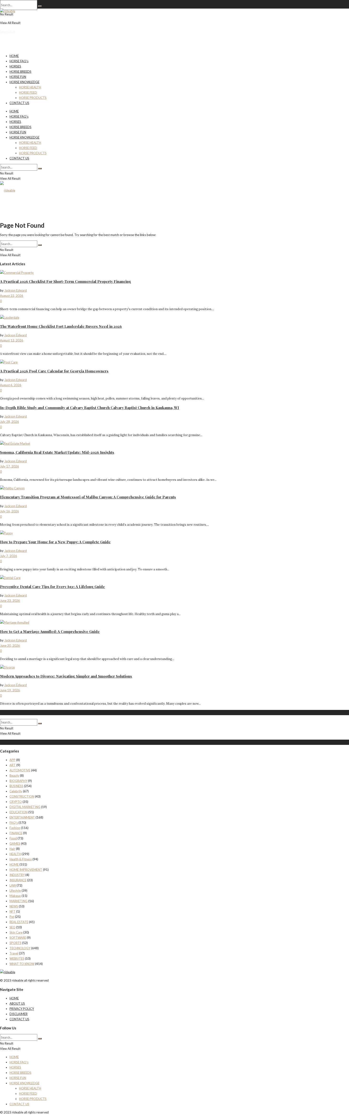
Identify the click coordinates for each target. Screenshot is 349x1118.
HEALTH (15, 854)
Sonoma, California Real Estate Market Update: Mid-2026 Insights (57, 452)
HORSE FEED (28, 92)
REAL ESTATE (18, 922)
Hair (12, 849)
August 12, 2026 (11, 340)
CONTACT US (19, 103)
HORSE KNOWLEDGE (24, 82)
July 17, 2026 (9, 466)
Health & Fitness (20, 859)
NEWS (13, 906)
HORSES (15, 66)
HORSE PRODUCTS (33, 98)
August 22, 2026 (11, 296)
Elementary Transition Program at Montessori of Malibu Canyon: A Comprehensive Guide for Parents (88, 497)
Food (13, 838)
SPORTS (15, 943)
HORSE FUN (17, 77)
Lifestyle (15, 890)
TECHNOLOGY (19, 948)
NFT (12, 911)
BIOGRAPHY (18, 781)
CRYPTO (15, 802)
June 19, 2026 (10, 690)
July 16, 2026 (9, 511)
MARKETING (18, 901)
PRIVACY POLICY (21, 1009)
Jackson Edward (15, 290)
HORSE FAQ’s (18, 61)
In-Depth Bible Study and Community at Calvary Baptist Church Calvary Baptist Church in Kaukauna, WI (89, 407)
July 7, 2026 (8, 556)
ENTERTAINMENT (22, 817)
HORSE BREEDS (20, 71)
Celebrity (15, 791)
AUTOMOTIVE (19, 770)
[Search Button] (40, 6)
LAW (12, 885)
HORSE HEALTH (30, 87)
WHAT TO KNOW (21, 964)
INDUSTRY (17, 875)
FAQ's (13, 822)
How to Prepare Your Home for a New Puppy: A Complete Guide (55, 542)
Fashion (14, 828)
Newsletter (7, 31)
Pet (11, 917)
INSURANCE (17, 880)
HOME (14, 56)
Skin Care (16, 932)
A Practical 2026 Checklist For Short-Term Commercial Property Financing (65, 281)
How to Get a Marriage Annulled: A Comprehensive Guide (50, 631)
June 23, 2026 (10, 600)
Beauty (14, 775)
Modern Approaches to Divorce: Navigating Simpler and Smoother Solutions (66, 676)
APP (12, 760)
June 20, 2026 (10, 645)
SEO (12, 927)
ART (12, 765)
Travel (13, 953)
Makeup (15, 896)
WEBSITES (16, 958)
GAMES (14, 843)
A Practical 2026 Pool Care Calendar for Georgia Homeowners (54, 371)
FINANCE (15, 833)
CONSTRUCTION (21, 796)
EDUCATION (18, 812)
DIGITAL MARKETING (24, 807)
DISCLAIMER (18, 1014)
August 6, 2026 (10, 385)
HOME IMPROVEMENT (25, 870)
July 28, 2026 (9, 422)
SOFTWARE (17, 938)
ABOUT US (17, 1003)
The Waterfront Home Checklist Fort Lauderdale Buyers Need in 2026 (61, 326)
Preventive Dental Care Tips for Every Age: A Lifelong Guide (52, 586)
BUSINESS (16, 786)
